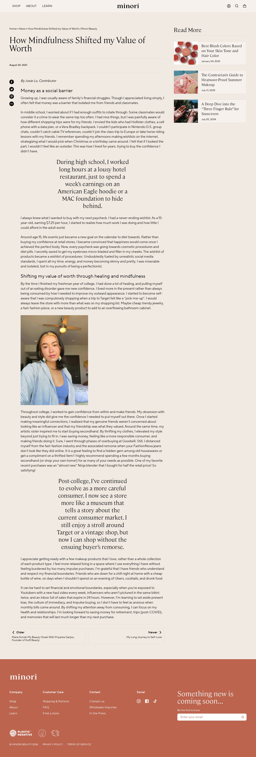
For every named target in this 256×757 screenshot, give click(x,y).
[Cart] (245, 6)
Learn (13, 713)
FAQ (46, 707)
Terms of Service (79, 744)
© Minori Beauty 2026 (23, 744)
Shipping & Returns (56, 701)
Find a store (51, 713)
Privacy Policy (53, 744)
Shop (12, 701)
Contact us (96, 701)
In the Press (97, 713)
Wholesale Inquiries (103, 707)
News (22, 29)
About (13, 707)
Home (13, 29)
